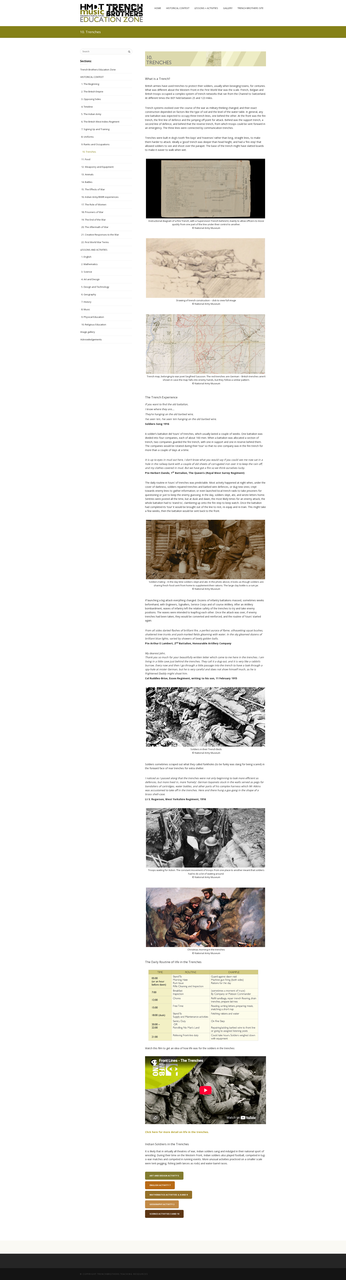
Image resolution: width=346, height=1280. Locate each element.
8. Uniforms (87, 136)
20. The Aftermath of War (94, 227)
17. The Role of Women (93, 204)
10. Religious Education (93, 324)
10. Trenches (89, 151)
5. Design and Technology (95, 286)
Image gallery (87, 332)
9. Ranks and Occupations (95, 144)
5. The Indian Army (91, 114)
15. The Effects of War (93, 189)
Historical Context (177, 8)
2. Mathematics (89, 264)
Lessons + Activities (206, 8)
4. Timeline (87, 106)
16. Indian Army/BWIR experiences (100, 197)
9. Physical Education (92, 317)
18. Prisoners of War (92, 212)
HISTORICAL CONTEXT (92, 77)
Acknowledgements (91, 339)
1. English (86, 256)
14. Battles (86, 182)
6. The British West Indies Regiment (100, 121)
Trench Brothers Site (250, 8)
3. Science (86, 271)
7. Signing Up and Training (95, 129)
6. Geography (88, 294)
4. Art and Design (90, 279)
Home (157, 8)
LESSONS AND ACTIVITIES (93, 249)
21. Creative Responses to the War (100, 234)
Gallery (227, 8)
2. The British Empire (92, 91)
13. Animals (87, 174)
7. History (86, 301)
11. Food (85, 159)
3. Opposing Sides (91, 99)
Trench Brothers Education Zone (98, 69)
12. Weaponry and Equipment (97, 166)
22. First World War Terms (95, 242)
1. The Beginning (90, 84)
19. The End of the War (93, 219)
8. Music (85, 309)
